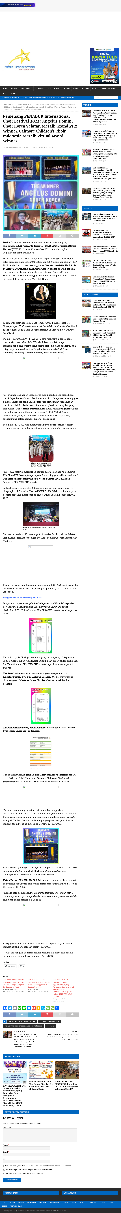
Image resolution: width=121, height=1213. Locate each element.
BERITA (14, 89)
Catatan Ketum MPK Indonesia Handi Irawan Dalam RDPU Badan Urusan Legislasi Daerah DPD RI (104, 304)
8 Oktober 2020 (99, 223)
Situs (5, 1159)
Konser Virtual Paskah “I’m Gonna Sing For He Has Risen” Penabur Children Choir (41, 1085)
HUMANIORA (53, 89)
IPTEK (75, 89)
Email (5, 1152)
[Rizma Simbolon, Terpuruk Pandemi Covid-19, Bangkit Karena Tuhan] (86, 319)
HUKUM (66, 89)
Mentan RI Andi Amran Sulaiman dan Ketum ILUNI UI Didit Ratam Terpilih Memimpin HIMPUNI (104, 334)
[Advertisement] (60, 28)
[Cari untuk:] (106, 98)
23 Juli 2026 (98, 142)
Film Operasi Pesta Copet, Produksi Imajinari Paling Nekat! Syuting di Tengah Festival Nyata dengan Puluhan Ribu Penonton (104, 192)
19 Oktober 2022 (100, 270)
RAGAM (85, 89)
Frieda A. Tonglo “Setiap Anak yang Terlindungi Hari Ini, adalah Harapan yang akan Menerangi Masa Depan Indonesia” (105, 135)
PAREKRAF (39, 89)
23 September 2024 (100, 356)
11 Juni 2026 (98, 309)
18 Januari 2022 (99, 286)
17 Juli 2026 (98, 181)
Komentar (7, 1127)
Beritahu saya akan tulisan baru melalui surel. (25, 1173)
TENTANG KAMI (16, 1206)
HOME (4, 89)
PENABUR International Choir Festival (23, 1026)
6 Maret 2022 (99, 376)
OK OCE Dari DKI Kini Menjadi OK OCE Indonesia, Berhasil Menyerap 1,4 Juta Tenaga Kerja (104, 264)
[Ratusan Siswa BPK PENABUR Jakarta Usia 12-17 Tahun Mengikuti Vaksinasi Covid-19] (67, 1070)
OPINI (94, 89)
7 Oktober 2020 (99, 253)
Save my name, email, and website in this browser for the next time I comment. (38, 1166)
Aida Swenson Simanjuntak (22, 1021)
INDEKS (4, 1206)
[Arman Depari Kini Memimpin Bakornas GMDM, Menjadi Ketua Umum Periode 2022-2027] (86, 232)
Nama (5, 1145)
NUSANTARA (26, 89)
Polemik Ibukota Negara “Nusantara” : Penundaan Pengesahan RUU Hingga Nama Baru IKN (104, 280)
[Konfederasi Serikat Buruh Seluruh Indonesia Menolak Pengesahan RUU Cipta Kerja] (86, 249)
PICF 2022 (50, 1026)
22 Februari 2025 (100, 340)
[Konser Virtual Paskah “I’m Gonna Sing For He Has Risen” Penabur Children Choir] (41, 1070)
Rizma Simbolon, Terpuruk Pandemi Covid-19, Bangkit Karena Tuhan (104, 319)
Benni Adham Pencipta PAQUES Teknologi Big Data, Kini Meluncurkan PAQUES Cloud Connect (105, 217)
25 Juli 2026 (98, 124)
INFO (4, 93)
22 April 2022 (99, 239)
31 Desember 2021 (100, 323)
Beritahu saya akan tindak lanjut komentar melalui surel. (29, 1170)
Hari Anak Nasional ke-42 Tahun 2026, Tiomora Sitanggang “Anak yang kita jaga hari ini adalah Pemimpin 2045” (105, 154)
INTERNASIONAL (108, 89)
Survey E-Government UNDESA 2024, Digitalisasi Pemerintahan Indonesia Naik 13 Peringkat (104, 350)
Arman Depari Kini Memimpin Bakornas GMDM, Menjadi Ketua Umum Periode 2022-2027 (104, 233)
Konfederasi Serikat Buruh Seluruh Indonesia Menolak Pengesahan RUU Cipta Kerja (105, 249)
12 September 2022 (13, 148)
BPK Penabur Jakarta (49, 1021)
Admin (27, 148)
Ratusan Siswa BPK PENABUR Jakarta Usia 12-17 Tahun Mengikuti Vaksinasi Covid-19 (66, 1085)
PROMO (13, 93)
